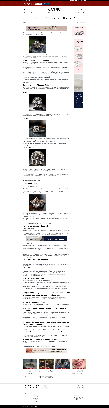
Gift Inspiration (69, 12)
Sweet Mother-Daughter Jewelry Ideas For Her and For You (46, 372)
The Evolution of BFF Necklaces (63, 371)
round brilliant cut (59, 145)
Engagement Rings (60, 12)
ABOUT (81, 9)
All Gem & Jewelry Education (29, 12)
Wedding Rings (77, 12)
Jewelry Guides (39, 12)
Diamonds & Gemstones (49, 12)
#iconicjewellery (81, 387)
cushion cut (61, 140)
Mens (84, 12)
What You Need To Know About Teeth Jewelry (79, 371)
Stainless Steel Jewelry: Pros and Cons (30, 371)
